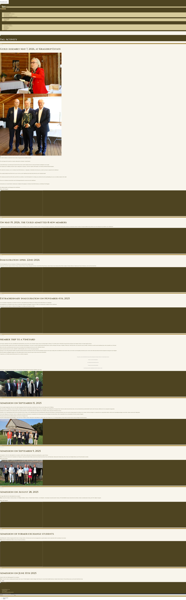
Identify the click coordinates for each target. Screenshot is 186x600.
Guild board (6, 28)
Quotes (5, 20)
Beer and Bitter (6, 27)
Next (3, 580)
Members (4, 21)
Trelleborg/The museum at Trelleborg (10, 16)
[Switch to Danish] (5, 7)
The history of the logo (8, 25)
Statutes (5, 29)
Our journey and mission (7, 11)
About (3, 23)
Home (3, 10)
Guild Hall (6, 26)
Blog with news (6, 18)
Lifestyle (1, 43)
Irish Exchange (6, 14)
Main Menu (3, 8)
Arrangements (6, 19)
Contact (4, 30)
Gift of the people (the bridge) (9, 13)
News (3, 17)
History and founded (8, 24)
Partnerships (5, 22)
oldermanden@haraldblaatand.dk (8, 592)
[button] (0, 4)
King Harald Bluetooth (8, 15)
